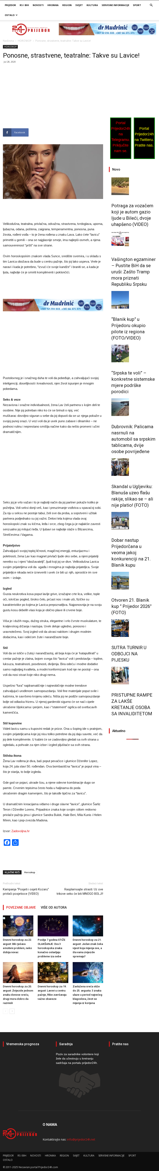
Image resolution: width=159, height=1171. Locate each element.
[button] (151, 5)
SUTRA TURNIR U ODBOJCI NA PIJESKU (128, 654)
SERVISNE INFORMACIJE (115, 5)
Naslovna (8, 40)
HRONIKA (53, 5)
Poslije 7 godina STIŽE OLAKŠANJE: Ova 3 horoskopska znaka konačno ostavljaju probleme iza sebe (51, 948)
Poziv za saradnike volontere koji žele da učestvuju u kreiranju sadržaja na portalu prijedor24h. (77, 1058)
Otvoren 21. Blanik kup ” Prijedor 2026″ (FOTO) (131, 606)
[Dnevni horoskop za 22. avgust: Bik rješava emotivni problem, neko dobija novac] (18, 925)
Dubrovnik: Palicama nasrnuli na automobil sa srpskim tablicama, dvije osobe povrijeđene (133, 439)
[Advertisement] (53, 98)
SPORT (137, 5)
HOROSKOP (24, 40)
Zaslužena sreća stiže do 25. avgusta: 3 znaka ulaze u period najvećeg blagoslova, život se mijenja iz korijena (87, 995)
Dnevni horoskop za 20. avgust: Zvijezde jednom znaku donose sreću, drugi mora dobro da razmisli (18, 995)
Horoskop (29, 872)
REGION (67, 5)
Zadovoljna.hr (20, 831)
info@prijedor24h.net (81, 1139)
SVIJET (79, 5)
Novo (116, 169)
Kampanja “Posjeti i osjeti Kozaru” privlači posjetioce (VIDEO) (26, 891)
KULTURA (92, 5)
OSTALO (9, 15)
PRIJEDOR (10, 5)
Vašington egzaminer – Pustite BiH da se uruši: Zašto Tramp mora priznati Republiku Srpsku (133, 272)
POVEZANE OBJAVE (21, 907)
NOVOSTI (38, 5)
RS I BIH (24, 5)
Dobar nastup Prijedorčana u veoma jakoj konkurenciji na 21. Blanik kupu (131, 553)
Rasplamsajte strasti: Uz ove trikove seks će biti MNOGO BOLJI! (80, 891)
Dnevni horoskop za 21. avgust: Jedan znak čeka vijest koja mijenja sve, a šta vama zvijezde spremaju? (88, 948)
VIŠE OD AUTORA (54, 907)
